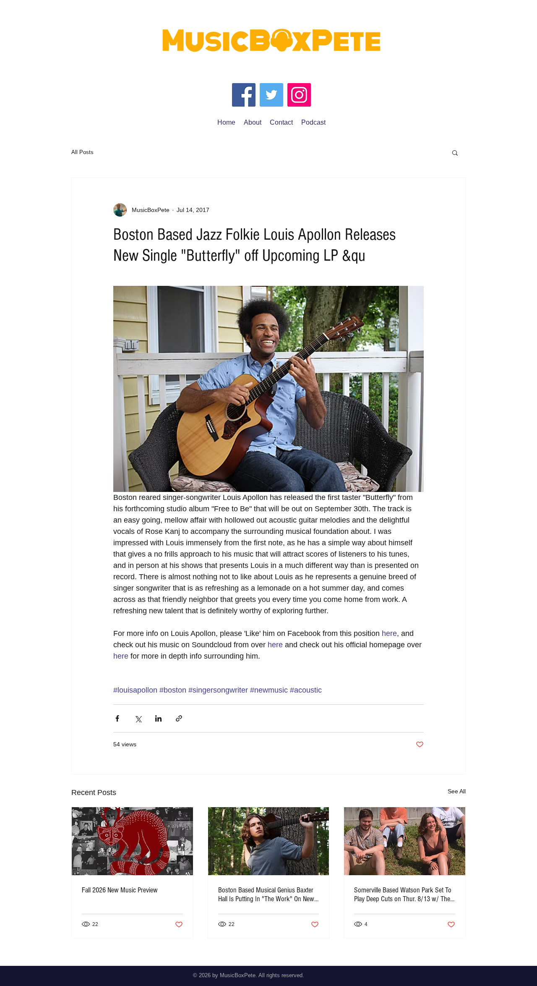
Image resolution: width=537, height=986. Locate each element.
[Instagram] (299, 95)
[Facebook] (243, 95)
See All (457, 791)
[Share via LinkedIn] (158, 718)
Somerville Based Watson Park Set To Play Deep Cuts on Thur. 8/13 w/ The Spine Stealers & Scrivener (402, 894)
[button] (455, 152)
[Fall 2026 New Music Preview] (132, 841)
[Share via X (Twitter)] (138, 718)
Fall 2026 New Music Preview (120, 890)
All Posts (82, 152)
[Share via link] (179, 718)
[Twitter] (271, 95)
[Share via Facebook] (117, 718)
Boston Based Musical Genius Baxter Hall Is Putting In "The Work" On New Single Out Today (266, 894)
